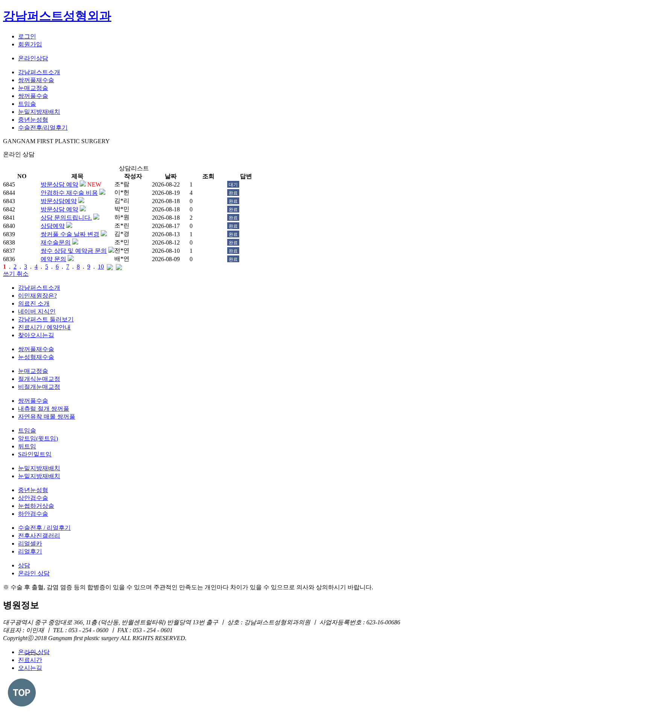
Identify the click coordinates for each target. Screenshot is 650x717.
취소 (23, 274)
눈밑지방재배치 (39, 112)
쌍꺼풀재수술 (36, 80)
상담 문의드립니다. (66, 217)
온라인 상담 (34, 573)
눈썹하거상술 (36, 506)
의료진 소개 (34, 303)
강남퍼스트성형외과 (57, 16)
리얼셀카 (30, 543)
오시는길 (30, 668)
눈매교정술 (33, 88)
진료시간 (30, 660)
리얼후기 (30, 551)
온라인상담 (33, 58)
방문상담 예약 (59, 184)
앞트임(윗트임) (38, 438)
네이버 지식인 (37, 311)
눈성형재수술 (36, 357)
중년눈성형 (33, 119)
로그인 (27, 36)
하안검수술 (33, 514)
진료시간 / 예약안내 (44, 327)
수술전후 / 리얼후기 (44, 527)
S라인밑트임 (35, 454)
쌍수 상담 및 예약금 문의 (74, 251)
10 (101, 266)
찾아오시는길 (36, 335)
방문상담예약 (59, 201)
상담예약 (53, 226)
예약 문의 (53, 259)
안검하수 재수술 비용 (69, 193)
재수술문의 (56, 242)
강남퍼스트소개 (39, 72)
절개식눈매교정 (39, 379)
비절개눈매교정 (39, 387)
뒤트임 (27, 446)
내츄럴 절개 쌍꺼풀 (43, 408)
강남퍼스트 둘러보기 (46, 319)
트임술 (27, 104)
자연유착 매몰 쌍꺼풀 (46, 416)
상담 (24, 565)
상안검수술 (33, 498)
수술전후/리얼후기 (43, 127)
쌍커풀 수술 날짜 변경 (70, 234)
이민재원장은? (37, 295)
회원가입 (30, 44)
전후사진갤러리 (39, 535)
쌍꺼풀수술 (33, 96)
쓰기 (10, 274)
